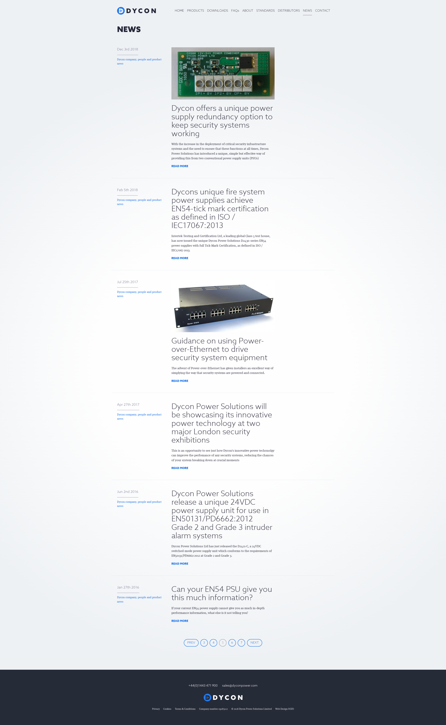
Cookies (167, 709)
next (255, 642)
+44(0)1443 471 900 (203, 685)
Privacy (156, 709)
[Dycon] (136, 11)
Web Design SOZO (284, 709)
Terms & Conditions (185, 709)
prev (191, 642)
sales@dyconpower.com (239, 685)
